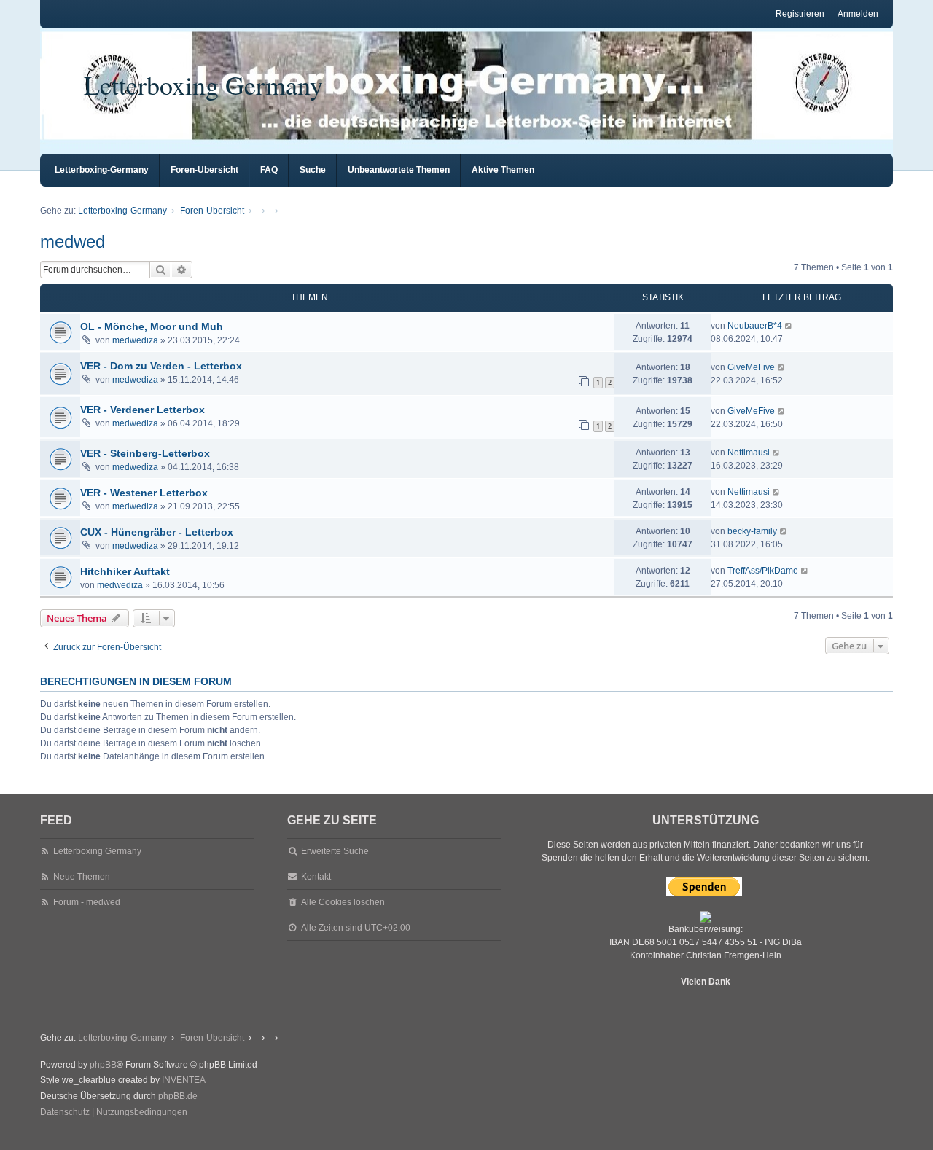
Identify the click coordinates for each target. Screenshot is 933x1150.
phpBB (103, 1065)
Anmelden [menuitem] (858, 14)
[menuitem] (65, 1113)
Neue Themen (81, 877)
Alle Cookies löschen (343, 902)
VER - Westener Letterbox (144, 492)
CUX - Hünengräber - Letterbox (156, 532)
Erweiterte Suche (335, 851)
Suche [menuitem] (313, 170)
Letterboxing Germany (203, 84)
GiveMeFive (751, 367)
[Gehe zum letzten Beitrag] (789, 325)
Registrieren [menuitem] (800, 14)
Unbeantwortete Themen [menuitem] (399, 170)
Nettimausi (748, 452)
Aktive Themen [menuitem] (503, 170)
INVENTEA (184, 1080)
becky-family (752, 531)
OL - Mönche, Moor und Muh (151, 326)
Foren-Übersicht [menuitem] (204, 170)
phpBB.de (178, 1096)
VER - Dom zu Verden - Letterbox (161, 366)
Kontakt (316, 877)
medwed (72, 241)
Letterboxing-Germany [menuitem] (102, 170)
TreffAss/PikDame (762, 571)
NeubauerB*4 (754, 326)
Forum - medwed (86, 902)
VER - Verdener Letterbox (142, 409)
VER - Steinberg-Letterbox (145, 453)
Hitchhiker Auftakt (125, 571)
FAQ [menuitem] (269, 170)
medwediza (135, 340)
